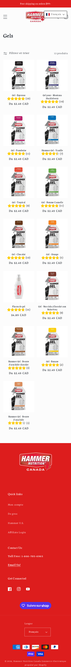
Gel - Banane (52, 361)
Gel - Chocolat (19, 254)
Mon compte (15, 504)
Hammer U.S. (16, 523)
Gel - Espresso (18, 95)
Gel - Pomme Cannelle (52, 202)
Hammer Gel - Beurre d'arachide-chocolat (18, 363)
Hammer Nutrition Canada (27, 661)
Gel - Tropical (18, 202)
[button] (5, 16)
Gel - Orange (52, 254)
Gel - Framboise (18, 150)
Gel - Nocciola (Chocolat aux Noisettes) (52, 308)
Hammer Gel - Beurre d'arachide (18, 418)
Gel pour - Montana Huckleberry (52, 97)
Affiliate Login (17, 532)
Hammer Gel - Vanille (52, 150)
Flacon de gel (18, 306)
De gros (12, 513)
